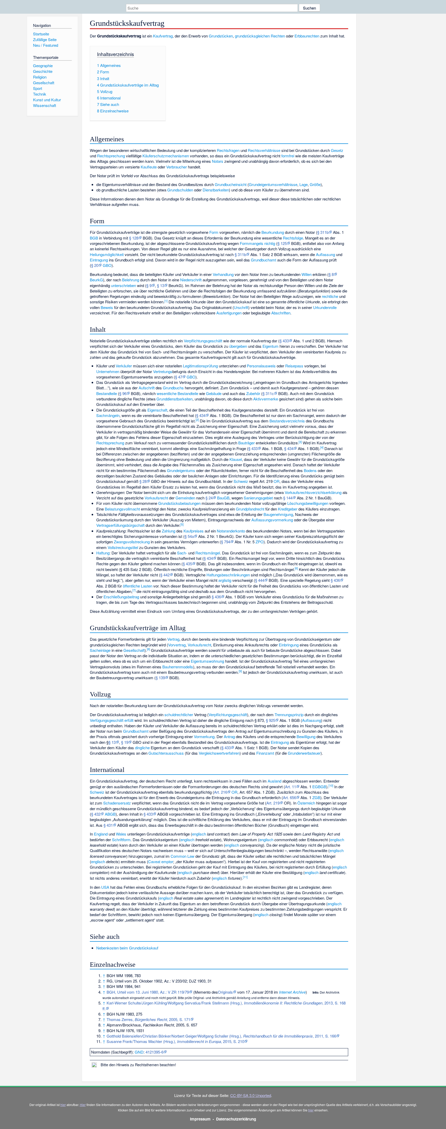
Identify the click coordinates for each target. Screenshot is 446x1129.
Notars (217, 161)
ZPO (260, 541)
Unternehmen (107, 371)
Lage (303, 184)
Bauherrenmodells (177, 666)
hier (63, 1104)
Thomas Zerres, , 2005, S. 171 (148, 1019)
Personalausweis (261, 365)
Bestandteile (106, 393)
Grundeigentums (181, 470)
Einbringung (289, 644)
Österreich (306, 803)
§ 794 (225, 541)
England (101, 834)
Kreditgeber (287, 509)
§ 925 (270, 720)
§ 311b (323, 232)
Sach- (182, 552)
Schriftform (121, 839)
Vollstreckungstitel (123, 547)
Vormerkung (204, 736)
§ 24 (209, 497)
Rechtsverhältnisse (264, 150)
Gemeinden (185, 497)
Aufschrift (147, 387)
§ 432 (95, 814)
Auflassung (325, 254)
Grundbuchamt (263, 259)
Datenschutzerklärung (236, 1119)
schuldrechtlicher (178, 714)
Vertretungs (162, 371)
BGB (94, 238)
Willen (306, 274)
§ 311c (268, 393)
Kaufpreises (194, 530)
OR (277, 481)
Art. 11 (290, 786)
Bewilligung (306, 736)
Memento (203, 992)
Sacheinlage (100, 650)
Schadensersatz (117, 803)
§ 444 (259, 580)
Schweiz (241, 481)
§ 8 (331, 274)
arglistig (224, 580)
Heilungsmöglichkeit (107, 254)
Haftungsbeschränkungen (228, 574)
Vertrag (173, 639)
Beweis (107, 307)
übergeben (238, 346)
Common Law (182, 856)
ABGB (110, 814)
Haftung (102, 552)
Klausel (235, 459)
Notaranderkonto (231, 530)
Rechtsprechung (111, 155)
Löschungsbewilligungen (307, 503)
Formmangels (251, 243)
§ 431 (108, 825)
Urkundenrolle (325, 307)
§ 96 (122, 393)
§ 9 (149, 285)
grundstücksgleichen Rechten (260, 35)
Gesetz (337, 150)
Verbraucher (176, 166)
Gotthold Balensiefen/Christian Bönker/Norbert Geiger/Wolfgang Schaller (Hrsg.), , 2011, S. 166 (221, 1036)
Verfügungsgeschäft (106, 720)
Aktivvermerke (265, 398)
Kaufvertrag (163, 35)
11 (245, 877)
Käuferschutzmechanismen (165, 155)
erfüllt (128, 720)
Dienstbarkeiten (216, 189)
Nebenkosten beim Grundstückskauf (127, 947)
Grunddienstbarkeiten (174, 398)
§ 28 (143, 481)
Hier (83, 1104)
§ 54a (189, 536)
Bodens (310, 470)
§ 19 (124, 742)
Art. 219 (273, 803)
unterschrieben (123, 285)
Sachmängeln (108, 415)
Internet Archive (292, 992)
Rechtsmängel (207, 552)
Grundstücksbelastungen (179, 503)
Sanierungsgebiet (258, 497)
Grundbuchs (173, 387)
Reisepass (294, 365)
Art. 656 (289, 797)
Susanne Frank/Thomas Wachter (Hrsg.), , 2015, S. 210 (175, 1041)
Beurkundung (272, 232)
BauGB (223, 497)
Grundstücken (221, 35)
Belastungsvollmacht (122, 509)
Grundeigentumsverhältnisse (273, 184)
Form (213, 232)
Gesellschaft (134, 650)
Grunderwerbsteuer (304, 753)
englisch (199, 834)
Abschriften (280, 312)
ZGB (316, 797)
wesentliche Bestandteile (177, 393)
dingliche (142, 747)
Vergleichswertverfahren (219, 753)
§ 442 (165, 574)
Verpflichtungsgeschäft (203, 340)
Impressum (200, 1119)
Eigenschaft (157, 410)
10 (331, 785)
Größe (315, 184)
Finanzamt (265, 753)
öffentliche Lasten (137, 586)
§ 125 (282, 243)
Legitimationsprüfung (200, 365)
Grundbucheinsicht (230, 184)
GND (139, 1052)
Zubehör (253, 393)
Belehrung (130, 279)
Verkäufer (124, 365)
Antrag (229, 736)
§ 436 (335, 580)
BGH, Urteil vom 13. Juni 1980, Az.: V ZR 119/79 (148, 992)
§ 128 (133, 238)
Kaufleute (149, 166)
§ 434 (200, 415)
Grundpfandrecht (250, 509)
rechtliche (330, 296)
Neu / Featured (45, 45)
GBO (107, 265)
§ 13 (160, 285)
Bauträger (246, 442)
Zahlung (168, 530)
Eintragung (99, 259)
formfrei (287, 155)
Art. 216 (220, 792)
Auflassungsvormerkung (272, 519)
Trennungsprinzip (289, 714)
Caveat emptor (160, 861)
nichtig (269, 243)
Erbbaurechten (306, 35)
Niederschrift (191, 279)
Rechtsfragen (228, 150)
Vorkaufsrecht (156, 497)
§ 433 (284, 340)
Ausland (274, 781)
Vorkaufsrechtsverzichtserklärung (313, 492)
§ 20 (94, 265)
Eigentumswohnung (207, 661)
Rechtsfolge (293, 238)
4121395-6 (154, 1052)
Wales (121, 834)
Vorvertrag (177, 644)
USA (105, 887)
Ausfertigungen (229, 312)
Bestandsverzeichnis (287, 420)
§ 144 (287, 497)
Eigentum (270, 346)
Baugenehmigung (278, 514)
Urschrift (241, 307)
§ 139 (160, 677)
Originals (225, 992)
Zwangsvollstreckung (132, 541)
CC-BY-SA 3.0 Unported (250, 1095)
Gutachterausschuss (166, 753)
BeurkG (96, 279)
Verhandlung (223, 274)
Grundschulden (180, 189)
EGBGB (319, 786)
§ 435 (187, 563)
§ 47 (178, 377)
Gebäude (213, 393)
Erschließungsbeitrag (121, 596)
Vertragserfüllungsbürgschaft (120, 525)
